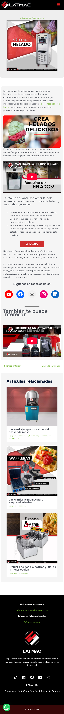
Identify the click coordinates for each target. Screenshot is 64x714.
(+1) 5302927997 (32, 622)
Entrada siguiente (52, 366)
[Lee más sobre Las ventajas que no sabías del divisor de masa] (32, 406)
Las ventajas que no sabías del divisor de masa (29, 431)
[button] (58, 5)
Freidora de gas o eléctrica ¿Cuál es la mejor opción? (32, 568)
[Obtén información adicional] (32, 294)
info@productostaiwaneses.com (32, 610)
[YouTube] (9, 294)
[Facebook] (20, 294)
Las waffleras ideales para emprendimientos (26, 501)
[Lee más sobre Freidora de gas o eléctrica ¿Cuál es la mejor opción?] (32, 538)
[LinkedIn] (55, 294)
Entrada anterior (11, 366)
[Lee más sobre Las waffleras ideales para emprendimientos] (32, 470)
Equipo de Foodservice (33, 18)
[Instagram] (44, 294)
